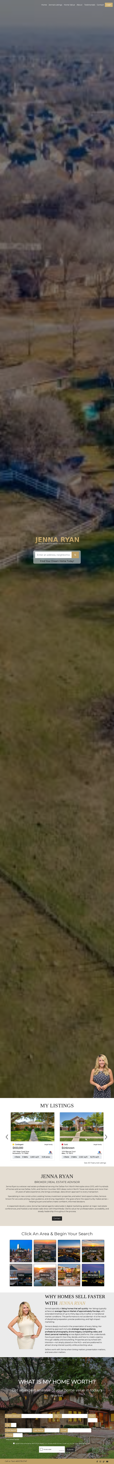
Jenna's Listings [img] (55, 5)
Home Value (69, 5)
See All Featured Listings (95, 1163)
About (79, 5)
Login (108, 5)
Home (44, 5)
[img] (97, 1461)
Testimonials (89, 5)
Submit (70, 1450)
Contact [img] (100, 5)
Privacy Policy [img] (95, 1443)
